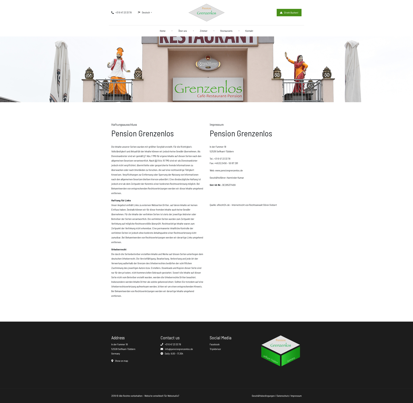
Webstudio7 (173, 395)
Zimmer (203, 30)
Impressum (296, 395)
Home (163, 30)
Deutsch (146, 12)
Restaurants (226, 30)
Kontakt (249, 30)
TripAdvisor (215, 348)
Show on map (121, 360)
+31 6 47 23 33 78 (124, 12)
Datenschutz (283, 395)
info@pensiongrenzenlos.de (179, 348)
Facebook (215, 344)
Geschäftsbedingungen (263, 395)
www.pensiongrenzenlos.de (229, 170)
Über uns (182, 30)
